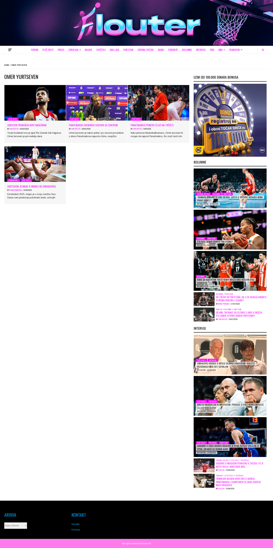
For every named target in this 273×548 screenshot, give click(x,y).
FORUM (34, 50)
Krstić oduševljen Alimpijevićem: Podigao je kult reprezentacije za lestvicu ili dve (230, 406)
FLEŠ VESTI (48, 50)
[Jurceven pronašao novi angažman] (35, 103)
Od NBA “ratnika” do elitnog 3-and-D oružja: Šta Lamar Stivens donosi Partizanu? (239, 314)
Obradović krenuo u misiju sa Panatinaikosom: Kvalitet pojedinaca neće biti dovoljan (226, 365)
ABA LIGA (114, 50)
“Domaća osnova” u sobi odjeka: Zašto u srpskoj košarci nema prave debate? (230, 199)
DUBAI (161, 50)
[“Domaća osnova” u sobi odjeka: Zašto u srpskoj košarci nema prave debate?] (230, 188)
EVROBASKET (14, 180)
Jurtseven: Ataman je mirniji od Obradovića (31, 186)
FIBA (212, 50)
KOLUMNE (187, 50)
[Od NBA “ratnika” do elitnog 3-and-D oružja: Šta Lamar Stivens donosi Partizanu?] (204, 314)
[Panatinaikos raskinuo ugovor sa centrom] (97, 103)
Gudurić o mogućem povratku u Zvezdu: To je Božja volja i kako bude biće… (239, 465)
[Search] (263, 49)
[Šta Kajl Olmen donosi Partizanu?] (230, 230)
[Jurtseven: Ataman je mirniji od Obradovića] (35, 164)
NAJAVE (88, 50)
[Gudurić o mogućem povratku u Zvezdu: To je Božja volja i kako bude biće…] (204, 465)
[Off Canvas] (10, 50)
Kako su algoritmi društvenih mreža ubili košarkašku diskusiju (225, 281)
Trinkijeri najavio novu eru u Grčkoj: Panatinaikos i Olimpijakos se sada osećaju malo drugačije (238, 482)
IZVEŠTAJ (101, 50)
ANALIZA (219, 309)
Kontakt (76, 524)
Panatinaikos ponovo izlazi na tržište (152, 125)
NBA (221, 50)
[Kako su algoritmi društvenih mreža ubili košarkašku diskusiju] (230, 271)
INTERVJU (201, 50)
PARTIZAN (128, 50)
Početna (76, 529)
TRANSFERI (234, 50)
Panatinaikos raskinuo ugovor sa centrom (93, 125)
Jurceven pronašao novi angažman (26, 125)
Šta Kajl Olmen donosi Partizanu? (215, 241)
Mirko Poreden (224, 304)
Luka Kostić (14, 129)
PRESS (61, 50)
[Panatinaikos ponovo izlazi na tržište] (158, 103)
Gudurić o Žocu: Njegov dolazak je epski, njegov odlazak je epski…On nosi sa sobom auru (228, 447)
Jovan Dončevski (15, 190)
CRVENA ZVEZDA (145, 50)
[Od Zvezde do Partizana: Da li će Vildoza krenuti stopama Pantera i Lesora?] (204, 298)
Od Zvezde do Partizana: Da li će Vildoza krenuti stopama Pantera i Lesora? (241, 298)
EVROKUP (173, 50)
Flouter (202, 245)
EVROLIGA (73, 50)
